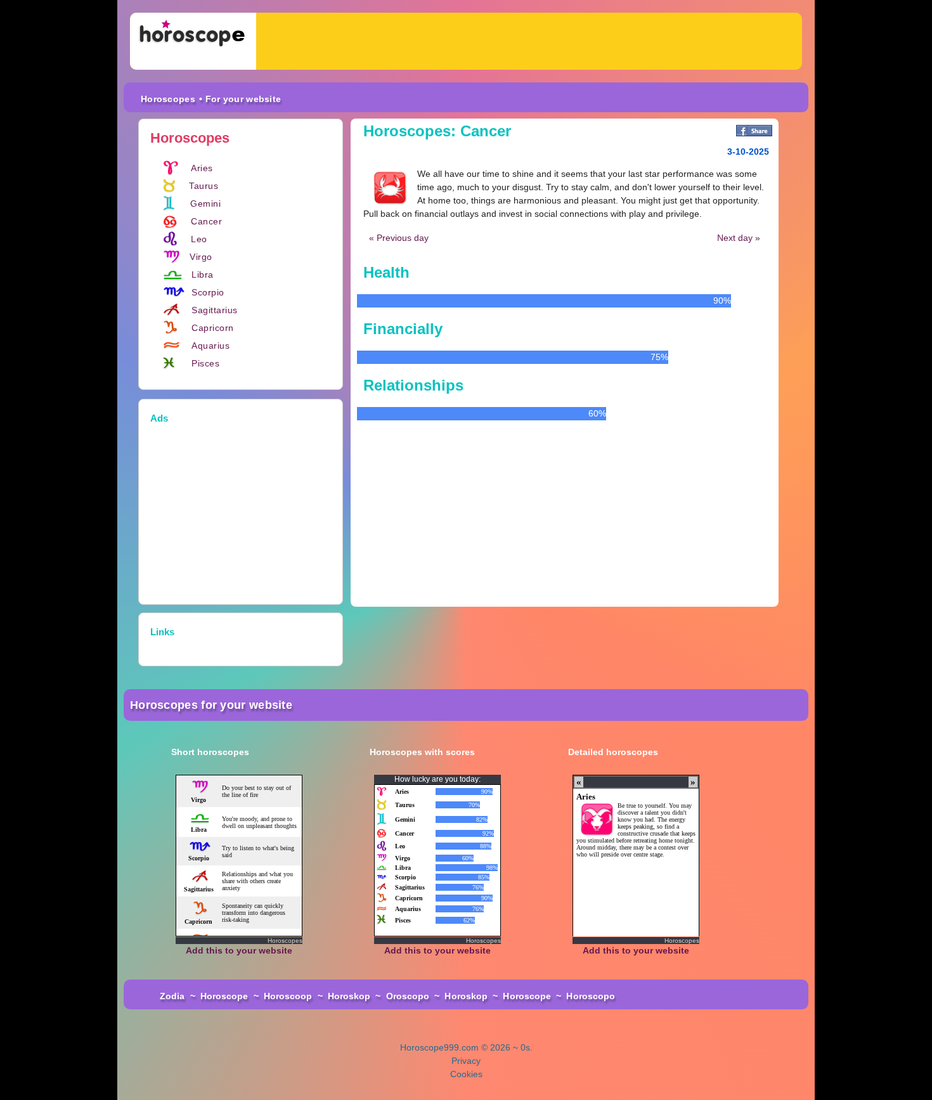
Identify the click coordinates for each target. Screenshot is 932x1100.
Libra (202, 274)
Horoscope (224, 996)
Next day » (738, 238)
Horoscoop (288, 996)
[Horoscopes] (193, 41)
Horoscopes (168, 99)
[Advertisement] (529, 41)
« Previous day (399, 238)
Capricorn (212, 328)
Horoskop (349, 996)
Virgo (201, 257)
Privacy (466, 1061)
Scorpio (207, 292)
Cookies (466, 1074)
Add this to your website (239, 950)
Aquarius (210, 345)
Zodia (172, 996)
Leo (199, 239)
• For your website (240, 99)
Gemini (205, 203)
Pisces (205, 363)
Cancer (206, 221)
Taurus (203, 186)
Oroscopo (408, 996)
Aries (202, 168)
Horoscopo (590, 996)
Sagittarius (214, 310)
